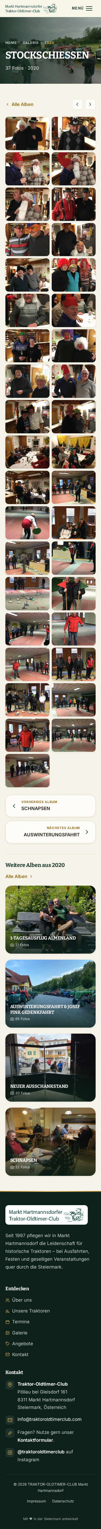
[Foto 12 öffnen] (74, 310)
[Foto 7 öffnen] (27, 239)
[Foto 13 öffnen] (27, 346)
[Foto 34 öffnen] (74, 700)
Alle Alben (22, 104)
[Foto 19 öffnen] (27, 452)
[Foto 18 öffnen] (74, 416)
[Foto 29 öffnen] (27, 629)
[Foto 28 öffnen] (74, 593)
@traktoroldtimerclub (41, 1451)
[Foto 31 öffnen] (27, 664)
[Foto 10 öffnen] (74, 275)
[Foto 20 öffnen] (74, 452)
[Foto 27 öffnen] (27, 593)
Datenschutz (63, 1501)
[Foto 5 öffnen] (27, 204)
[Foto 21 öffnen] (27, 487)
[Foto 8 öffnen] (74, 239)
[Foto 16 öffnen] (74, 381)
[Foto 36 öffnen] (74, 735)
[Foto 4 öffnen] (74, 169)
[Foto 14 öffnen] (74, 346)
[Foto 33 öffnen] (27, 700)
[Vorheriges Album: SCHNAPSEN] (77, 104)
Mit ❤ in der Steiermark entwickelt (50, 1519)
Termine (21, 1321)
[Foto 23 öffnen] (27, 523)
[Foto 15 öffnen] (27, 381)
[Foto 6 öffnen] (74, 204)
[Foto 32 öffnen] (74, 664)
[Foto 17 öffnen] (27, 416)
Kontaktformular (35, 1440)
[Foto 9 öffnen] (27, 275)
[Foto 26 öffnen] (74, 558)
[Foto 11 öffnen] (27, 310)
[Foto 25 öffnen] (27, 558)
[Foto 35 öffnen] (27, 735)
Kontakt (20, 1354)
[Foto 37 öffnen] (27, 770)
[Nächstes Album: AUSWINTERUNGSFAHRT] (90, 104)
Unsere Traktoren (31, 1311)
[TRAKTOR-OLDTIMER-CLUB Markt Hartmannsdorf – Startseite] (31, 8)
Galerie (31, 43)
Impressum (36, 1501)
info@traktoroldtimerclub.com (50, 1419)
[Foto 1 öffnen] (27, 133)
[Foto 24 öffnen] (74, 523)
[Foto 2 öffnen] (74, 133)
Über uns (22, 1300)
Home (11, 43)
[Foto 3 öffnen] (27, 169)
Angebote (22, 1343)
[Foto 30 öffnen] (74, 629)
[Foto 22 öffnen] (74, 487)
